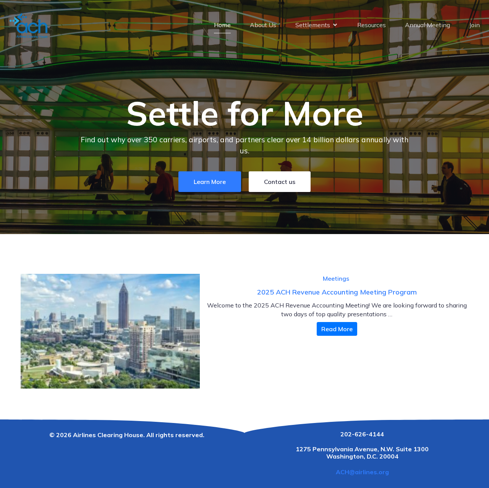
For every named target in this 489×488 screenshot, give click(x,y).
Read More (337, 329)
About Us (263, 25)
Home (222, 25)
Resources (371, 25)
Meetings (336, 278)
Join (474, 25)
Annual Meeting (427, 25)
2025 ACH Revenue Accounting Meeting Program (337, 292)
